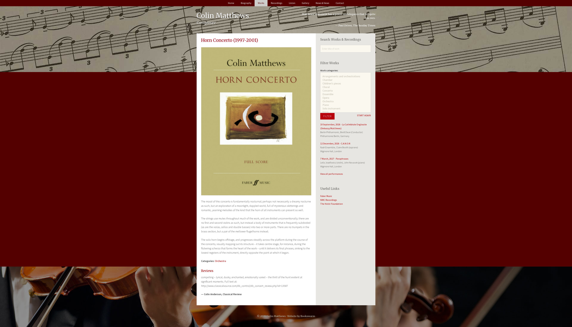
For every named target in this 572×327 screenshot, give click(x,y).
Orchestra (220, 261)
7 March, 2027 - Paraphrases (334, 158)
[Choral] (345, 87)
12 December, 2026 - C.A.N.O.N (335, 143)
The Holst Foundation (331, 203)
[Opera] (345, 98)
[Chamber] (345, 80)
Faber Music (326, 196)
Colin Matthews (223, 15)
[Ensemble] (345, 94)
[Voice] (345, 112)
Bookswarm (307, 316)
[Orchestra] (345, 101)
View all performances (331, 173)
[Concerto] (345, 90)
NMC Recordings (328, 199)
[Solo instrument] (345, 108)
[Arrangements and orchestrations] (345, 76)
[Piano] (345, 105)
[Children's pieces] (345, 83)
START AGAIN (364, 115)
